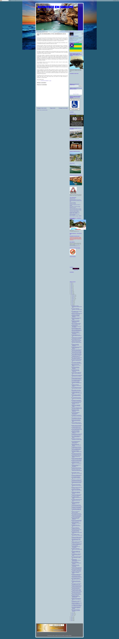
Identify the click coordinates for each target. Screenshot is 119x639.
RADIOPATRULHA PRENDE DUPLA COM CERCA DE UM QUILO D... (76, 480)
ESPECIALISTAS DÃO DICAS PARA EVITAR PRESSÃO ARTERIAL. (76, 378)
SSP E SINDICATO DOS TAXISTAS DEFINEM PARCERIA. (76, 311)
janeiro (72, 615)
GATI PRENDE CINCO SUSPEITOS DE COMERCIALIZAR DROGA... (76, 605)
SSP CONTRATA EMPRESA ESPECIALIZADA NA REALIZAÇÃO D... (75, 413)
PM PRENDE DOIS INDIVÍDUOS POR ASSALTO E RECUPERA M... (76, 401)
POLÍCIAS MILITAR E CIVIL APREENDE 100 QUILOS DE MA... (76, 526)
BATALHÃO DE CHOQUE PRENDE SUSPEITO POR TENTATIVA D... (76, 460)
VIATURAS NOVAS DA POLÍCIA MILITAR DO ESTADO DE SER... (76, 505)
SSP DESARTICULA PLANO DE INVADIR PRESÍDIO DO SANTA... (76, 447)
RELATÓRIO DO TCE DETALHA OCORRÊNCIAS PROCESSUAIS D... (76, 416)
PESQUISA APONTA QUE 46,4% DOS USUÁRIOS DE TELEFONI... (76, 514)
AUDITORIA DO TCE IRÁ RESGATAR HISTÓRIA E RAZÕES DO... (75, 410)
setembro (72, 298)
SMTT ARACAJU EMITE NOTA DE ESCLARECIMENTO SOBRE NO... (76, 557)
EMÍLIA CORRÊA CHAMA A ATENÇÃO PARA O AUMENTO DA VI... (76, 535)
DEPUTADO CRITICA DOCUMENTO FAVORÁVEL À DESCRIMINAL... (76, 507)
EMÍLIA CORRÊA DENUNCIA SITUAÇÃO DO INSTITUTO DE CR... (76, 579)
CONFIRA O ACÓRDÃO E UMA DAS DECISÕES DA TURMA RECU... (76, 537)
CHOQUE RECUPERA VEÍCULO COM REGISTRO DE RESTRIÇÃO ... (76, 466)
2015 (71, 291)
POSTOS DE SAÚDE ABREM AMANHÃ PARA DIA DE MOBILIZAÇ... (75, 518)
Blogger (70, 635)
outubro (72, 297)
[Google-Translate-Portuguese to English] (79, 91)
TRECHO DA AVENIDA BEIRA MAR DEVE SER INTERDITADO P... (76, 330)
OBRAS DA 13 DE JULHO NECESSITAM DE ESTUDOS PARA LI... (76, 365)
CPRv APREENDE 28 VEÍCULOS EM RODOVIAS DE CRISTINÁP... (76, 418)
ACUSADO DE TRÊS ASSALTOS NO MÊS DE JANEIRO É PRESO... (76, 572)
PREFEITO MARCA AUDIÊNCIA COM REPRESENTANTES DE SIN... (76, 396)
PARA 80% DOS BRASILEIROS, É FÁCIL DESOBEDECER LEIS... (76, 449)
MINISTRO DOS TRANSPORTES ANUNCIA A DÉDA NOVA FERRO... (76, 319)
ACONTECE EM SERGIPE (55, 7)
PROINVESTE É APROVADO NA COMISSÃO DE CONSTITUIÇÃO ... (76, 439)
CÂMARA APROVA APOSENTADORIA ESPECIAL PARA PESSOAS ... (76, 560)
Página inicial (52, 108)
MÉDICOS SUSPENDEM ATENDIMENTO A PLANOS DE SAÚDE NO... (76, 563)
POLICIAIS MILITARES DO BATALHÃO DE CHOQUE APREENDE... (75, 368)
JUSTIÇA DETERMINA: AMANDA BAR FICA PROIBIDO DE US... (76, 328)
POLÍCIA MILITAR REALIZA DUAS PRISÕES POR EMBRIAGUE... (76, 495)
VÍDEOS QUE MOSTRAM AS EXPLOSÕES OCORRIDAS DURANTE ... (75, 610)
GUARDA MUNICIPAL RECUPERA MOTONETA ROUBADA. (76, 530)
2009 (71, 620)
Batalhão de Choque (73, 207)
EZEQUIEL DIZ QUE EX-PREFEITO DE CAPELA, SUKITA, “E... (76, 488)
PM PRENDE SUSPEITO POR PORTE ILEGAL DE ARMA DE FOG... (76, 582)
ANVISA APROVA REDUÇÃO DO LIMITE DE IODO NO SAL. (76, 588)
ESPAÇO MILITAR (72, 198)
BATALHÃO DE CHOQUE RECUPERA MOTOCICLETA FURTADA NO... (75, 333)
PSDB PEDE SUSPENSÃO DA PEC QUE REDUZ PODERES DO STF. (76, 408)
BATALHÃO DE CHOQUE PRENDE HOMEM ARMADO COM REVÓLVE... (76, 348)
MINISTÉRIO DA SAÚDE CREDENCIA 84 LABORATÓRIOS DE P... (76, 307)
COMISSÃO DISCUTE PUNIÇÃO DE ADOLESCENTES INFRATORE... (76, 338)
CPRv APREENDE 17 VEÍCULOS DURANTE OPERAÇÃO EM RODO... (76, 555)
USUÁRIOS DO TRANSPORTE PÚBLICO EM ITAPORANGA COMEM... (75, 406)
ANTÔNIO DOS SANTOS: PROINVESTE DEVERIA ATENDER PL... (75, 345)
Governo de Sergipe (73, 202)
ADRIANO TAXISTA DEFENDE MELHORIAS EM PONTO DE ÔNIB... (76, 421)
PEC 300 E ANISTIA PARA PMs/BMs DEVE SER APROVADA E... (76, 429)
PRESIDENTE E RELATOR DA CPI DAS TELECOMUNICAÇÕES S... (76, 350)
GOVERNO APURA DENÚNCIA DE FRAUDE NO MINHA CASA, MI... (76, 586)
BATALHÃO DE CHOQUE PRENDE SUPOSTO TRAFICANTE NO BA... (76, 360)
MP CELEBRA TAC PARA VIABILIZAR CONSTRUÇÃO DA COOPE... (76, 497)
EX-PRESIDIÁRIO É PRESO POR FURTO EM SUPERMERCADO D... (76, 510)
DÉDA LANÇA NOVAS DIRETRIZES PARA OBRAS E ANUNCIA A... (76, 358)
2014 (71, 292)
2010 (71, 619)
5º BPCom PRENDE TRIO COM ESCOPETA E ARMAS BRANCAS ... (76, 423)
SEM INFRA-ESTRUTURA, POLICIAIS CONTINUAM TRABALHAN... (75, 371)
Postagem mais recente (41, 108)
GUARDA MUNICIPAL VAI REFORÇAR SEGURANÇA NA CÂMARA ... (76, 445)
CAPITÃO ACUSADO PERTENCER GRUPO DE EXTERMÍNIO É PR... (76, 568)
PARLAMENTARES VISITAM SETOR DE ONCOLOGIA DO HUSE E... (76, 434)
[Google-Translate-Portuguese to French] (73, 91)
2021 (71, 285)
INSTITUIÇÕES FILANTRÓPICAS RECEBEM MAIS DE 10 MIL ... (76, 584)
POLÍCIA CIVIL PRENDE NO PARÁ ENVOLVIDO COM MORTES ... (76, 475)
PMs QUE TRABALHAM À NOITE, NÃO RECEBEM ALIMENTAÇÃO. (76, 354)
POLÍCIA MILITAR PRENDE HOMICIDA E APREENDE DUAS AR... (76, 383)
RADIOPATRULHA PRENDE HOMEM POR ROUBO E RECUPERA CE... (75, 322)
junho (72, 302)
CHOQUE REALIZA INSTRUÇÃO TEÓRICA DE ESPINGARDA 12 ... (76, 516)
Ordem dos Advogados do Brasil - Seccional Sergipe (75, 214)
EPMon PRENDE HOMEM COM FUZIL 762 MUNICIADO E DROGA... (76, 437)
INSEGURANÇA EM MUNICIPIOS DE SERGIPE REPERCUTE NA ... (76, 454)
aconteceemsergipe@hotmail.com (75, 245)
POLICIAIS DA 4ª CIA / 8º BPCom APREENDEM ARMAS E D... (76, 356)
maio (72, 303)
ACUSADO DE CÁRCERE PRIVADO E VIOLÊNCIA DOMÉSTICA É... (76, 544)
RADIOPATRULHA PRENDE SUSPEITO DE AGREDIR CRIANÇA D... (75, 432)
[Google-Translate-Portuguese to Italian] (76, 91)
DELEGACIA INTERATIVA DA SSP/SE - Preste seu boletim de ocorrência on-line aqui (76, 201)
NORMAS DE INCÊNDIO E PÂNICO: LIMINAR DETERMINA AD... (76, 603)
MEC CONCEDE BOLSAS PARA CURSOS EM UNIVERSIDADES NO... (76, 398)
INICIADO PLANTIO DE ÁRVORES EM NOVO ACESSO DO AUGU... (76, 426)
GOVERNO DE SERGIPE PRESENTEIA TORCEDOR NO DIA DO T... (76, 385)
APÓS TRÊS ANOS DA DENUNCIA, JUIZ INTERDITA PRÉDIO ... (76, 380)
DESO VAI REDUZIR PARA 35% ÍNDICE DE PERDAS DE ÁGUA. (76, 594)
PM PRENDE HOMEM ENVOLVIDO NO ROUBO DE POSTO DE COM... (76, 500)
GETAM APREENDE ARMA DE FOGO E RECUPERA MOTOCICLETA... (75, 442)
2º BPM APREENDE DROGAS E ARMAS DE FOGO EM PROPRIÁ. (76, 576)
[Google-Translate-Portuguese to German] (74, 91)
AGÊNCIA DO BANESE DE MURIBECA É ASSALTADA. (75, 528)
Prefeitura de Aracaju (73, 203)
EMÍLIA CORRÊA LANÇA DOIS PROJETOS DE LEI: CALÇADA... (76, 390)
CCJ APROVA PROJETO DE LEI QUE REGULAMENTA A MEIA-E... (76, 427)
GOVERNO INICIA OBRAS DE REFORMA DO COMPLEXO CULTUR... (75, 493)
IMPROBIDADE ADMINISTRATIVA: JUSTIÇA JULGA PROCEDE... (76, 575)
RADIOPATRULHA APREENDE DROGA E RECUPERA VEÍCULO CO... (76, 490)
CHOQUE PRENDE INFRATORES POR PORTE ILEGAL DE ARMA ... (76, 352)
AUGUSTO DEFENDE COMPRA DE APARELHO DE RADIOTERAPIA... (76, 458)
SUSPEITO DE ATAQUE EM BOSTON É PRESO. (75, 512)
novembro (73, 296)
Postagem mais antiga (63, 108)
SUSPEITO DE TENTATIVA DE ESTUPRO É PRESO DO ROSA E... (76, 342)
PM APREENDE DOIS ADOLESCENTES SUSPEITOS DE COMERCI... (76, 326)
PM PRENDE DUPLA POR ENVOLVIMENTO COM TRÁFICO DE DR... (76, 532)
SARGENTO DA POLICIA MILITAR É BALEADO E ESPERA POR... (76, 313)
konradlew (63, 635)
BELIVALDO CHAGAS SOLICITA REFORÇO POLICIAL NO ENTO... (76, 468)
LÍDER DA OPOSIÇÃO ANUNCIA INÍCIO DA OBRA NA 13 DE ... (76, 324)
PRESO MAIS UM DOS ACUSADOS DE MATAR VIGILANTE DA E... (76, 592)
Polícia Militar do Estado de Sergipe (75, 206)
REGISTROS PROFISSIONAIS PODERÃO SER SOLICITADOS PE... (76, 485)
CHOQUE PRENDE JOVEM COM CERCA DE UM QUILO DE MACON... (76, 456)
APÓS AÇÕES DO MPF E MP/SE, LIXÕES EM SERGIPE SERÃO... (76, 590)
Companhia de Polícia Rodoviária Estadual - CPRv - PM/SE (75, 212)
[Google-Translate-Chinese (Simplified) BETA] (71, 91)
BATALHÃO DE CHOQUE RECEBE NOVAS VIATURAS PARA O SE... (76, 520)
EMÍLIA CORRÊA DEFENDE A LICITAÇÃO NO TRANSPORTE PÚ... (76, 478)
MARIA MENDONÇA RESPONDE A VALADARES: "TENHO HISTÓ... (76, 570)
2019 (71, 286)
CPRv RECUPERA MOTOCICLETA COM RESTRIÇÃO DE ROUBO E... (76, 388)
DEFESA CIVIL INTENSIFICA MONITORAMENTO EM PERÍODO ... (75, 503)
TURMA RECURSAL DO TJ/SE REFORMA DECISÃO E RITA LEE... (75, 540)
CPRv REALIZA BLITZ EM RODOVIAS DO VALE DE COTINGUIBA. (75, 566)
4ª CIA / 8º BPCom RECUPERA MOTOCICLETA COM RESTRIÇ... (76, 363)
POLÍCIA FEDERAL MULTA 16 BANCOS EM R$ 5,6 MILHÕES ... (76, 340)
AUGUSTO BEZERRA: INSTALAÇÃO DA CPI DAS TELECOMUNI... (75, 547)
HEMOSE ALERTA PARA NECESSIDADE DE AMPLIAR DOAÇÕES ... (76, 523)
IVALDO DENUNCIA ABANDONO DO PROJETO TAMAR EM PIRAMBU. (76, 608)
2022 (71, 284)
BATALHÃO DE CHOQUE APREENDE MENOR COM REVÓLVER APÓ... (75, 596)
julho (72, 301)
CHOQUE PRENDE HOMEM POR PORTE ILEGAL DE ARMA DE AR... (76, 373)
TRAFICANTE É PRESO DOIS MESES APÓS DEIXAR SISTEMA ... (76, 470)
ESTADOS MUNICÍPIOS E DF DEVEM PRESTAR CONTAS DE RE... (76, 336)
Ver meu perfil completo (73, 40)
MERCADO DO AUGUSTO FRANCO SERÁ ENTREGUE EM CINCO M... (76, 483)
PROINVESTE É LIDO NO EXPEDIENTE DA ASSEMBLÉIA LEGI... (76, 463)
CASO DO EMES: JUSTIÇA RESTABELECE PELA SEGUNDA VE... (76, 473)
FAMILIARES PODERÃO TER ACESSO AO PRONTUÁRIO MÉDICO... (75, 552)
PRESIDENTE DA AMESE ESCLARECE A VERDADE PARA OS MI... (76, 452)
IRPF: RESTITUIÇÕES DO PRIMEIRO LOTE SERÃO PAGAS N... (76, 309)
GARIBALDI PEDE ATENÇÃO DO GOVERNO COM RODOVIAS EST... (76, 599)
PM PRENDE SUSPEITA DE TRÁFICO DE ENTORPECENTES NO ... (76, 549)
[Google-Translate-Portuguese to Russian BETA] (80, 91)
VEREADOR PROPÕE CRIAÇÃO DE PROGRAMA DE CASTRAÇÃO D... (76, 376)
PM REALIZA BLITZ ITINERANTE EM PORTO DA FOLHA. (76, 601)
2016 (71, 290)
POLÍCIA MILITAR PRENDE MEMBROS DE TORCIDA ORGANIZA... (75, 316)
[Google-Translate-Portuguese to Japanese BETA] (77, 91)
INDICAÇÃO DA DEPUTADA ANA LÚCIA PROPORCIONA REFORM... (76, 403)
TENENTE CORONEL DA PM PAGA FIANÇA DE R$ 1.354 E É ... (76, 542)
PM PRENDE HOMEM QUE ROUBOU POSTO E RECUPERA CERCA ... (76, 393)
